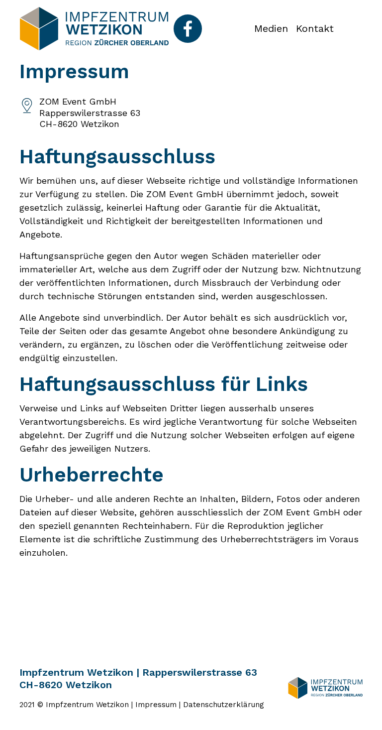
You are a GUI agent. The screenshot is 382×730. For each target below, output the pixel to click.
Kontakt (315, 28)
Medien (271, 28)
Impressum (156, 704)
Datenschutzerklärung (223, 704)
